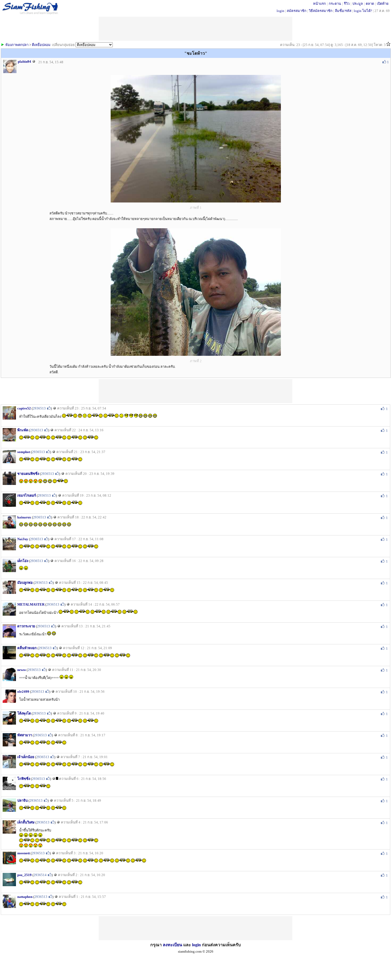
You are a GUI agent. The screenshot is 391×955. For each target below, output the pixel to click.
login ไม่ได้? (363, 11)
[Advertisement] (195, 391)
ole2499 (23, 692)
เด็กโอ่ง (22, 561)
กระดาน (335, 4)
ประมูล (357, 4)
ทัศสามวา (24, 735)
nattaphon (24, 897)
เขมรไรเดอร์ (26, 495)
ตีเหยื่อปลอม (41, 45)
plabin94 (24, 62)
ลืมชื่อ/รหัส (343, 11)
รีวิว (347, 4)
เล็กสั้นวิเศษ (26, 822)
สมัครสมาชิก (296, 11)
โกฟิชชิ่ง (23, 779)
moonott (23, 853)
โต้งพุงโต (24, 713)
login (280, 11)
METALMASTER (30, 604)
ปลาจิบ (22, 800)
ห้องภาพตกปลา (16, 45)
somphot (23, 452)
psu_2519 (24, 875)
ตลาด (370, 4)
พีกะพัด (22, 430)
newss (21, 670)
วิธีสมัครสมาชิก (320, 11)
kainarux (24, 517)
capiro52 (24, 408)
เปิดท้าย (383, 4)
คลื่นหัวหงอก (27, 648)
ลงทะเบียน (172, 945)
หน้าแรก (319, 4)
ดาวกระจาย (26, 626)
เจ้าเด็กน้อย (25, 757)
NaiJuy (22, 539)
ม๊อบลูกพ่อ (25, 583)
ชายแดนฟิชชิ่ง (28, 474)
